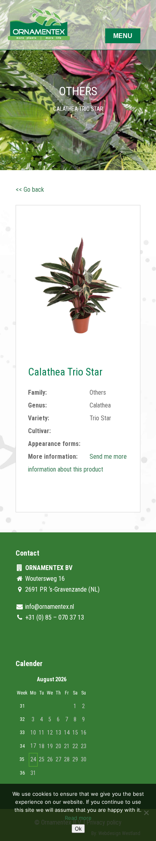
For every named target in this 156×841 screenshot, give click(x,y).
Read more (78, 818)
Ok (78, 828)
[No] (146, 813)
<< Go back (30, 189)
